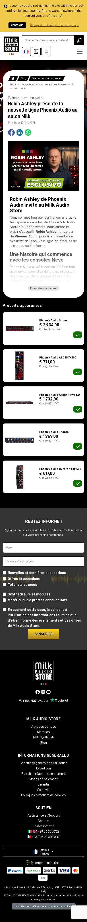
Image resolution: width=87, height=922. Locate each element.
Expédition (43, 768)
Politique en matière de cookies (43, 795)
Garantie (43, 784)
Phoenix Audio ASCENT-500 (57, 357)
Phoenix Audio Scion (53, 320)
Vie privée (43, 790)
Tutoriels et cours (22, 585)
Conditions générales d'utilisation (43, 763)
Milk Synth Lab (43, 737)
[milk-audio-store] (11, 45)
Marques (43, 732)
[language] (26, 51)
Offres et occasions (24, 579)
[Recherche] (79, 40)
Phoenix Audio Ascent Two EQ (59, 394)
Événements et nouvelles (47, 78)
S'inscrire (44, 634)
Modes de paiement (43, 779)
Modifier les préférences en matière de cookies (43, 906)
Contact (43, 821)
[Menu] (79, 51)
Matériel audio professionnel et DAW (37, 600)
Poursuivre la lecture (43, 288)
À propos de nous (43, 726)
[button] (43, 852)
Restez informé (43, 826)
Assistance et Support (44, 815)
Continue (17, 25)
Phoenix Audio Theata (53, 431)
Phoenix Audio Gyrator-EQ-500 (60, 468)
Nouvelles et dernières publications (37, 573)
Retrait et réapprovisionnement (43, 773)
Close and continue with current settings (54, 25)
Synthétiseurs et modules (29, 594)
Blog (23, 78)
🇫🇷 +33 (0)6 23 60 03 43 (43, 837)
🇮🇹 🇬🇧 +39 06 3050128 (43, 831)
